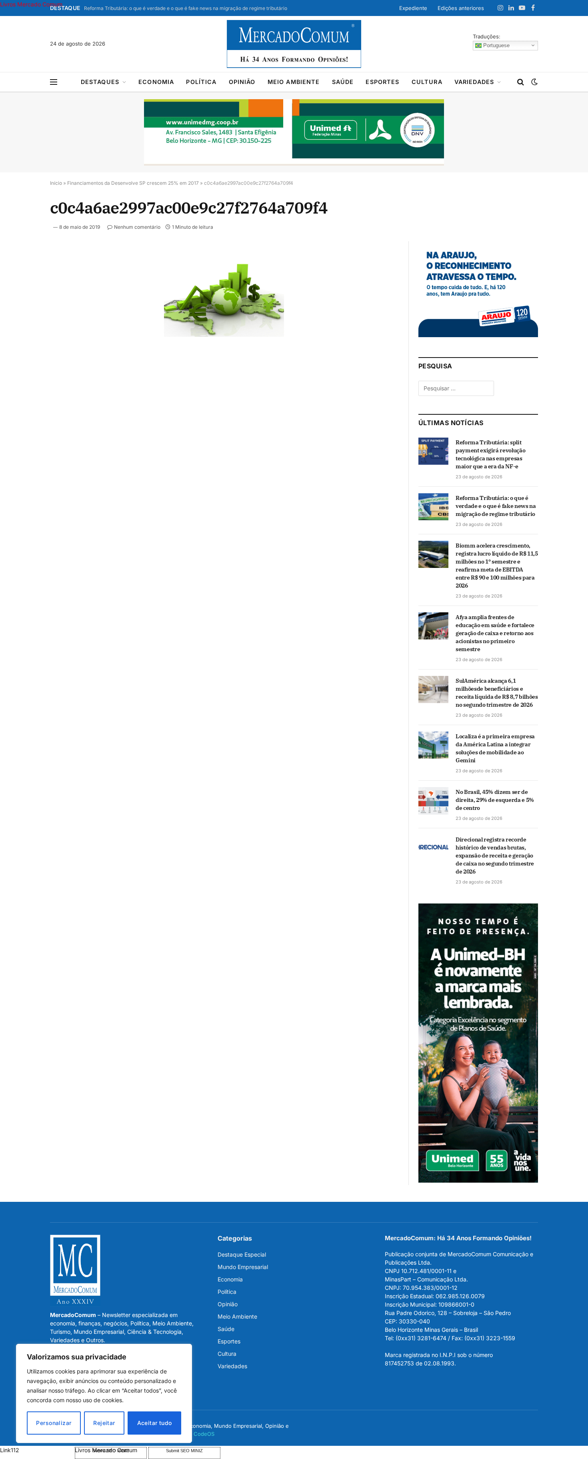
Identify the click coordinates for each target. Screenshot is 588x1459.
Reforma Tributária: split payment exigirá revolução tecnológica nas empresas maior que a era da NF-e (490, 454)
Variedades (474, 81)
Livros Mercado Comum (31, 4)
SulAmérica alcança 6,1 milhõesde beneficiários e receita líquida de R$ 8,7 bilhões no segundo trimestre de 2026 (497, 692)
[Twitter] (21, 298)
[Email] (21, 353)
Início (56, 183)
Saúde (343, 81)
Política (201, 81)
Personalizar (53, 1422)
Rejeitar (104, 1422)
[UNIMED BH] (478, 1180)
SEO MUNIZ (36, 1450)
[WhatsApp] (21, 371)
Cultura (427, 81)
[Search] (521, 82)
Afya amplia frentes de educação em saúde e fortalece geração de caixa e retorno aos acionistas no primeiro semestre (495, 633)
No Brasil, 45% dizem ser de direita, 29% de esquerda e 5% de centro (495, 799)
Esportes (382, 81)
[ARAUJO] (478, 335)
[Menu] (53, 82)
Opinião (242, 81)
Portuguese (496, 45)
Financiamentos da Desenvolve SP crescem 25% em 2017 (133, 183)
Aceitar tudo (154, 1422)
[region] (104, 1393)
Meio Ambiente (294, 81)
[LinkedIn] (21, 316)
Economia (156, 81)
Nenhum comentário (137, 227)
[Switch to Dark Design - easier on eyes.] (533, 82)
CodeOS (204, 1434)
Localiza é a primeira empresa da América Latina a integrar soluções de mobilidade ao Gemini (495, 748)
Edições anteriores (461, 8)
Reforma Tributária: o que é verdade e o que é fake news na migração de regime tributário (185, 8)
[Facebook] (21, 279)
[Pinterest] (21, 334)
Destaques (100, 81)
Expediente (413, 8)
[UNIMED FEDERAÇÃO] (294, 132)
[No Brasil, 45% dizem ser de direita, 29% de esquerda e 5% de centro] (433, 800)
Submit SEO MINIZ (184, 1450)
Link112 (9, 1450)
